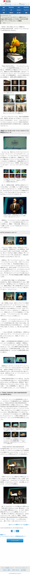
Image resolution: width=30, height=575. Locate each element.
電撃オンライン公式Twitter (22, 4)
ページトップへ (15, 540)
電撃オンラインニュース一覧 (8, 4)
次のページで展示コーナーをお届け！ (19, 524)
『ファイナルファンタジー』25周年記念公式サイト (13, 536)
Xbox (19, 7)
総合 (4, 7)
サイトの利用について (7, 568)
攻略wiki (11, 12)
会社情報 (23, 570)
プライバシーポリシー (21, 568)
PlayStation (11, 7)
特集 (4, 12)
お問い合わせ (15, 570)
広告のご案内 (6, 570)
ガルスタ (19, 10)
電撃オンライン (6, 23)
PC (11, 10)
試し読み (19, 12)
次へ (17, 531)
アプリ (3, 10)
